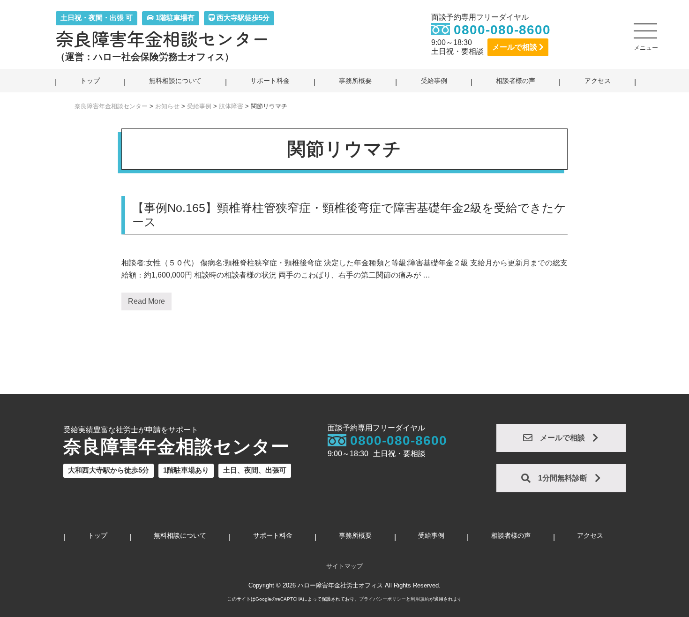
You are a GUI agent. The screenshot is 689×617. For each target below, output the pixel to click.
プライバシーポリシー (382, 599)
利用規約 (420, 599)
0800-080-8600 (502, 30)
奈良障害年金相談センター (163, 38)
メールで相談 (515, 47)
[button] (646, 34)
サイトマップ (344, 566)
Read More (146, 303)
